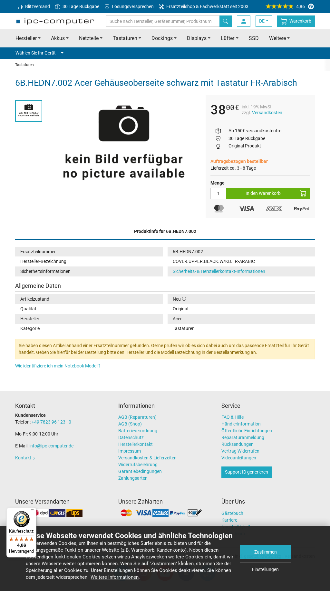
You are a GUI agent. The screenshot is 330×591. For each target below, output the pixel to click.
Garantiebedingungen (140, 471)
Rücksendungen (237, 444)
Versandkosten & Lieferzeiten (147, 457)
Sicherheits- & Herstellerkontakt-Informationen (219, 271)
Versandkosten (267, 112)
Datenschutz (131, 437)
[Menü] (32, 511)
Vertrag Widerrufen (240, 451)
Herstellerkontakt (135, 444)
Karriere (229, 520)
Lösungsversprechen (132, 6)
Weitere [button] (277, 38)
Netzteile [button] (89, 38)
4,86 (300, 6)
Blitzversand (37, 6)
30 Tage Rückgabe (80, 6)
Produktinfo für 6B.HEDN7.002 (165, 231)
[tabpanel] (123, 145)
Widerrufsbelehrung (138, 464)
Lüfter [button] (227, 38)
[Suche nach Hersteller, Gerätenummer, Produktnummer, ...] (225, 21)
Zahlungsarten (133, 478)
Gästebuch (232, 513)
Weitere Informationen (115, 577)
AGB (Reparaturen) (137, 417)
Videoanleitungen (238, 457)
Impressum (129, 451)
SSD (254, 38)
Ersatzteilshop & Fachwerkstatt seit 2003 (206, 6)
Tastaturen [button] (125, 38)
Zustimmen (265, 552)
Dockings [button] (162, 38)
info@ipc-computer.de (51, 445)
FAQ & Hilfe (232, 417)
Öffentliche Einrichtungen (246, 430)
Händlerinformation (241, 423)
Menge (217, 182)
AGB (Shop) (130, 423)
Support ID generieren (246, 472)
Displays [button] (197, 38)
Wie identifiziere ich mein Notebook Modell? (58, 365)
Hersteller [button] (26, 38)
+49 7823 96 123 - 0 (51, 422)
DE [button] (262, 21)
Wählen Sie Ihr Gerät (35, 52)
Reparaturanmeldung (242, 437)
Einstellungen (265, 569)
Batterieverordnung (137, 430)
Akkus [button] (58, 38)
